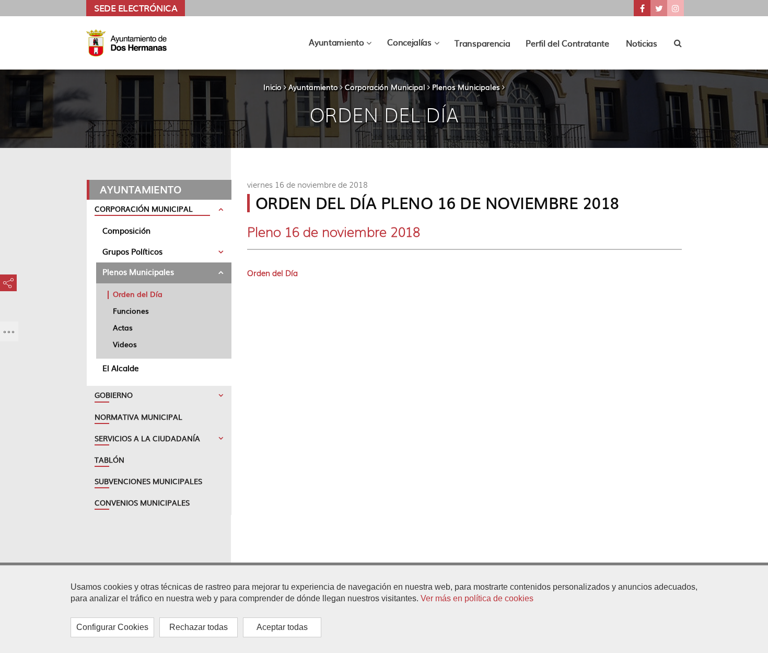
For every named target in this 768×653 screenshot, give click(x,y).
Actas (123, 327)
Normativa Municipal (138, 416)
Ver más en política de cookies (477, 598)
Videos (125, 344)
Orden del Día (137, 294)
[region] (384, 609)
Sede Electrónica (135, 8)
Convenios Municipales (142, 502)
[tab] (159, 210)
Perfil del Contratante (567, 43)
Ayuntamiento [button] (344, 44)
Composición (126, 230)
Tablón (109, 459)
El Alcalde (120, 368)
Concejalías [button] (417, 44)
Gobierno (114, 394)
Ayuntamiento (313, 87)
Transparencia (482, 43)
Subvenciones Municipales (148, 481)
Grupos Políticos (132, 251)
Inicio (272, 87)
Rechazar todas (198, 627)
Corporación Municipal (385, 87)
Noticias (641, 43)
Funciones (131, 310)
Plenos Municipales (466, 87)
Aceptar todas (282, 627)
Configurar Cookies (112, 627)
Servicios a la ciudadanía (147, 438)
